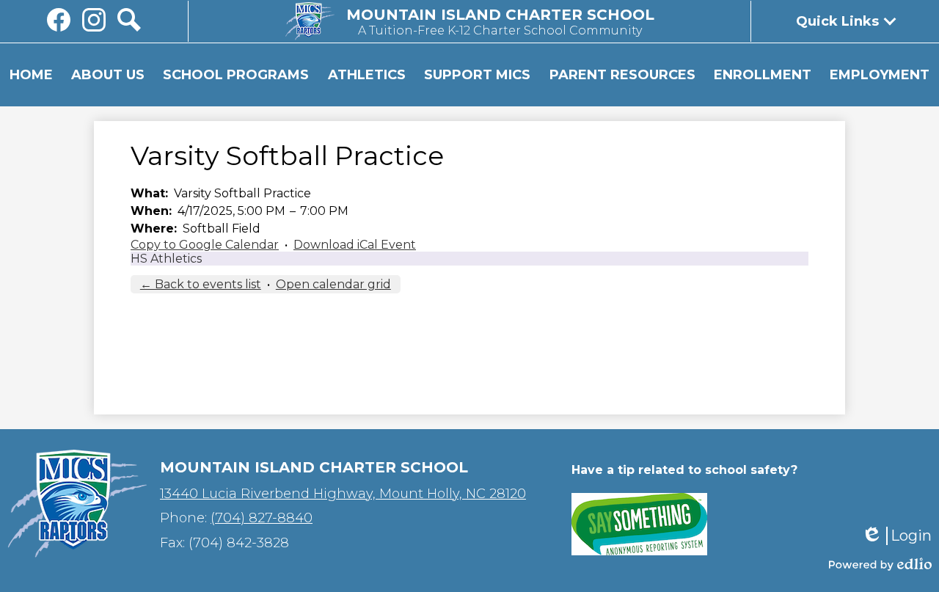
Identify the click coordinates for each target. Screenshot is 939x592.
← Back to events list (200, 284)
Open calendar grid (333, 284)
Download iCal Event (354, 245)
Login (896, 536)
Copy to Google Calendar (205, 245)
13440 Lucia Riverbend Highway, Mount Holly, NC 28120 (343, 494)
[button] (108, 74)
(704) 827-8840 (262, 518)
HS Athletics (166, 259)
